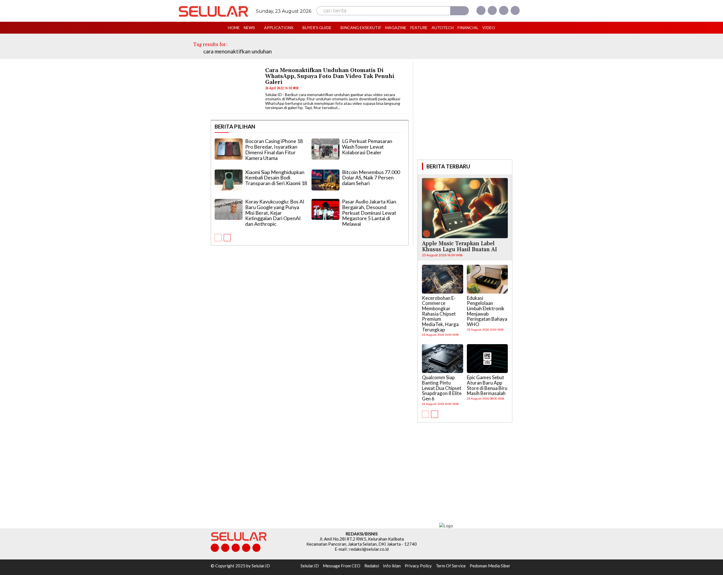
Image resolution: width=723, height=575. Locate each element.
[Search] (459, 10)
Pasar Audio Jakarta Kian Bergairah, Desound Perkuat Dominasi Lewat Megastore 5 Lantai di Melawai (369, 212)
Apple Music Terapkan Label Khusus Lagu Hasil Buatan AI (459, 246)
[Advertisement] (465, 110)
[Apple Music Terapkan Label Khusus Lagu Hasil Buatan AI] (465, 208)
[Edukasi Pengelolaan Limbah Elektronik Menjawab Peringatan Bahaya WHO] (487, 279)
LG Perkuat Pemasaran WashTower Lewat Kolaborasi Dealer (367, 146)
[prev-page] (218, 237)
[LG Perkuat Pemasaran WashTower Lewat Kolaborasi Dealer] (325, 148)
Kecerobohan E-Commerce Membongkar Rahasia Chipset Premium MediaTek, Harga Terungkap (440, 314)
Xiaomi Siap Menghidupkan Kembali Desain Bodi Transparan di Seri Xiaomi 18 (276, 177)
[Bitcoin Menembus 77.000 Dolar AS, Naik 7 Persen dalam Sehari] (325, 180)
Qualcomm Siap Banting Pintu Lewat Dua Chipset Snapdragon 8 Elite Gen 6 (441, 388)
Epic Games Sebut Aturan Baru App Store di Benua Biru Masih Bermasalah (487, 385)
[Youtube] (515, 10)
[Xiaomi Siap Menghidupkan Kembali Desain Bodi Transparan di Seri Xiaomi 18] (229, 180)
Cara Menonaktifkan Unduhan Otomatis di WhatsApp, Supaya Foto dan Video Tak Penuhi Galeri (329, 76)
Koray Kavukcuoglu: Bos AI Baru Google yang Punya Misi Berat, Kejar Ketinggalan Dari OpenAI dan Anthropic (274, 212)
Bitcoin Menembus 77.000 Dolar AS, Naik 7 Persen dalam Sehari (371, 177)
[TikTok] (236, 548)
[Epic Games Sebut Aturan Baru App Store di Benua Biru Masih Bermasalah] (487, 358)
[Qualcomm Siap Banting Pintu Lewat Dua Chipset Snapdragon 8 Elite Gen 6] (442, 358)
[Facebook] (480, 10)
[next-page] (227, 237)
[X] (503, 10)
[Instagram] (492, 10)
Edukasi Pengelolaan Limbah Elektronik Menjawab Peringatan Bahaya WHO (487, 311)
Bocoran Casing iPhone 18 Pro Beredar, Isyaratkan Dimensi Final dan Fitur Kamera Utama (274, 149)
